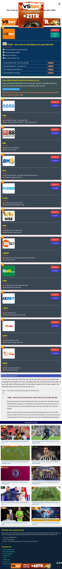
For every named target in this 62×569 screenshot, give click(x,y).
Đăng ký (51, 63)
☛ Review (55, 105)
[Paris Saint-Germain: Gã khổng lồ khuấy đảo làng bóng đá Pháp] (45, 480)
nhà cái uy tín (45, 379)
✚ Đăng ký (55, 30)
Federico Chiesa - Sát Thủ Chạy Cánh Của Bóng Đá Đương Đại (45, 462)
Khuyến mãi (6, 560)
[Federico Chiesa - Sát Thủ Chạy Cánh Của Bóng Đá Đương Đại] (45, 460)
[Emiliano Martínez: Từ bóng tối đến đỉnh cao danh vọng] (15, 521)
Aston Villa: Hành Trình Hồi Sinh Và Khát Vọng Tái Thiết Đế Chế (15, 482)
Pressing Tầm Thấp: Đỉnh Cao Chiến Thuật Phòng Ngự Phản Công (15, 462)
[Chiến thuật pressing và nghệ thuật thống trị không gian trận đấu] (45, 500)
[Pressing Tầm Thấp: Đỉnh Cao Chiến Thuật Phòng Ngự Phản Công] (15, 460)
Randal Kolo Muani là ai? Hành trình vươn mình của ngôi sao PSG (45, 442)
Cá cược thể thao (7, 553)
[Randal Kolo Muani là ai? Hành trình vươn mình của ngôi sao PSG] (45, 439)
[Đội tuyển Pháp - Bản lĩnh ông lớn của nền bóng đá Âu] (15, 500)
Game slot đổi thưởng (9, 551)
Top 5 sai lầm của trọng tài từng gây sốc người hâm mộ (15, 442)
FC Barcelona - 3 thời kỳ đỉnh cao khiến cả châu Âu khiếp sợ (45, 523)
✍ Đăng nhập (55, 35)
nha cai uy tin (6, 562)
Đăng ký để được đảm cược (11, 89)
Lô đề (4, 557)
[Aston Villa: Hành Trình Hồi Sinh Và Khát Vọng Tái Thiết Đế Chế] (15, 480)
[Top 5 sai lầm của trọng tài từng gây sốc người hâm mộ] (15, 439)
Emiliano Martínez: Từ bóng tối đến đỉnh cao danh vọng (15, 523)
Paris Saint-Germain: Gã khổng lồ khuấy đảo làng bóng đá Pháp (45, 482)
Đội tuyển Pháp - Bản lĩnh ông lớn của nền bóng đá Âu (15, 503)
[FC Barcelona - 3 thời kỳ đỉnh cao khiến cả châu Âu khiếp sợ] (45, 521)
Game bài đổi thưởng (8, 549)
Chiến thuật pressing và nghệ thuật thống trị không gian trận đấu (45, 503)
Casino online (6, 555)
